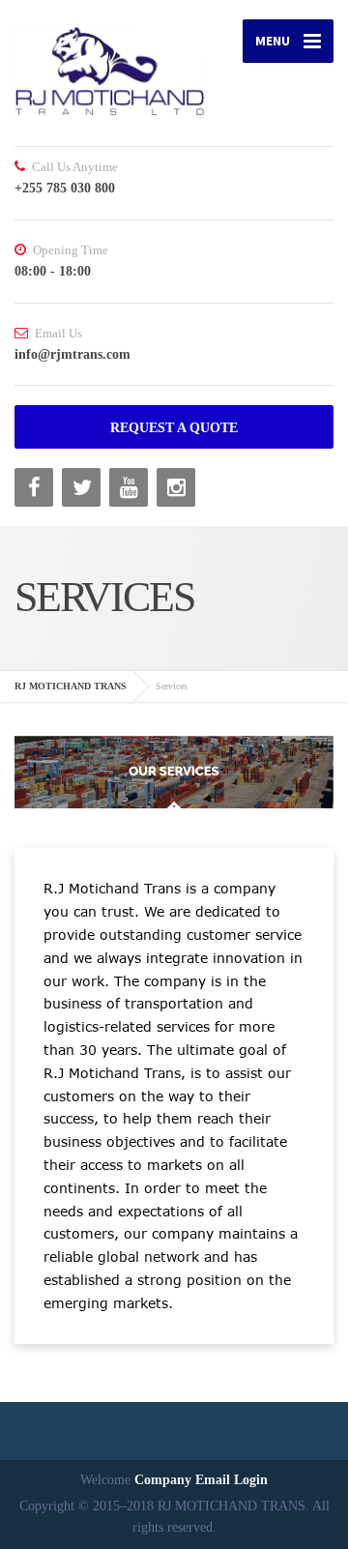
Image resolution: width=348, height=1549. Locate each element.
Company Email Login (201, 1480)
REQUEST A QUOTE (174, 428)
